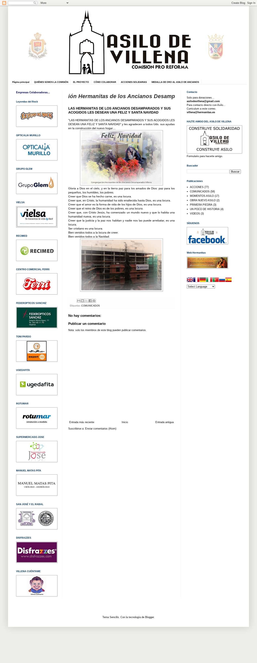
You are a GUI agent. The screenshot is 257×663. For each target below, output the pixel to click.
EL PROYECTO (81, 82)
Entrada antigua (164, 422)
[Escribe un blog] (83, 301)
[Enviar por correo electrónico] (79, 301)
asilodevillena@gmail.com (203, 101)
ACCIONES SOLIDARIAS (134, 82)
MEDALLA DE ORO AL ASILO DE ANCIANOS (175, 82)
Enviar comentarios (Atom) (100, 428)
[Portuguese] (215, 280)
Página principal (20, 82)
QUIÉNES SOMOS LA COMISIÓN (51, 82)
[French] (196, 280)
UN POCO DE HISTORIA (205, 209)
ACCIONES (197, 187)
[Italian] (209, 280)
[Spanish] (228, 280)
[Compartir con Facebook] (90, 301)
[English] (190, 280)
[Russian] (222, 280)
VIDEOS (195, 213)
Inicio (125, 422)
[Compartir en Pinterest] (94, 301)
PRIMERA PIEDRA (201, 204)
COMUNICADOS (90, 305)
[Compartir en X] (86, 301)
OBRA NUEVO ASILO (203, 200)
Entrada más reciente (81, 422)
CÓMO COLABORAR (105, 82)
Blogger (149, 617)
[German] (203, 280)
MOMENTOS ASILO (202, 195)
